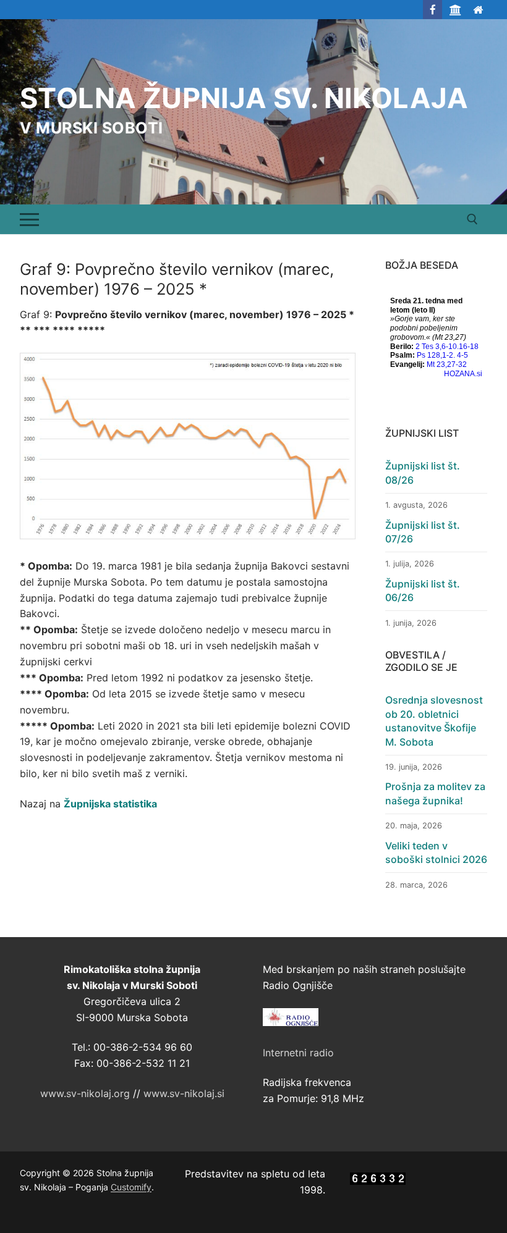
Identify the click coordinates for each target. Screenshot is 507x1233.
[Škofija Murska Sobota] (455, 9)
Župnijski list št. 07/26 (422, 532)
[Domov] (477, 9)
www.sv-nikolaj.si (183, 1093)
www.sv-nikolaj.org (85, 1093)
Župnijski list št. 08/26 (422, 473)
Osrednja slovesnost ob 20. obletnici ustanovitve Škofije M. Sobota (434, 720)
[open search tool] (472, 219)
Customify (131, 1187)
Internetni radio (298, 1052)
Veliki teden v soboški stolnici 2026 (436, 852)
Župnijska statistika (110, 803)
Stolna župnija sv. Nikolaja (244, 98)
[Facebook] (432, 9)
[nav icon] (29, 219)
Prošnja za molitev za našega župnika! (435, 793)
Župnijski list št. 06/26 (422, 591)
